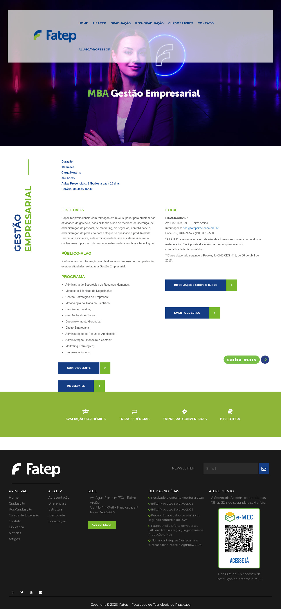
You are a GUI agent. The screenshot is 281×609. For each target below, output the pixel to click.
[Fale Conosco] (40, 592)
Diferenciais (57, 503)
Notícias (15, 533)
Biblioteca (16, 527)
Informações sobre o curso (195, 285)
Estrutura (55, 509)
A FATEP (99, 23)
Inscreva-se (76, 385)
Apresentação (59, 498)
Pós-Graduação (149, 23)
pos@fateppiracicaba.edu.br (200, 228)
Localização (57, 521)
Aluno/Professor (94, 49)
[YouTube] (31, 592)
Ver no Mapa (102, 525)
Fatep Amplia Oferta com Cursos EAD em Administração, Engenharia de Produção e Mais (175, 530)
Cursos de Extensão (24, 515)
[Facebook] (13, 592)
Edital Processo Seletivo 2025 (172, 509)
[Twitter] (21, 592)
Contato (206, 23)
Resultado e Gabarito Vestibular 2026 (177, 497)
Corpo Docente (79, 367)
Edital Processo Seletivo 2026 (172, 503)
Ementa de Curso (187, 312)
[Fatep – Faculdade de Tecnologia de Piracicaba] (55, 36)
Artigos (14, 539)
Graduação (120, 23)
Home (83, 23)
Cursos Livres (180, 23)
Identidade (56, 515)
